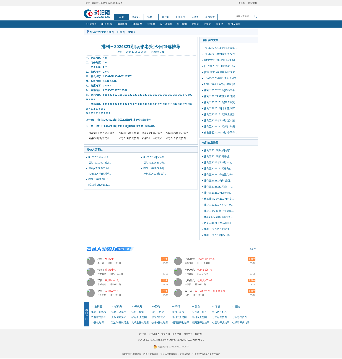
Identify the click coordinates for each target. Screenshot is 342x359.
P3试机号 (122, 24)
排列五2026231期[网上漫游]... (221, 114)
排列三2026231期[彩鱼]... (218, 229)
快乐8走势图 (158, 317)
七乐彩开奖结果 (241, 322)
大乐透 (219, 24)
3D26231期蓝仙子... (99, 157)
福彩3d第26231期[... (154, 162)
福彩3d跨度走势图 (129, 132)
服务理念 (176, 334)
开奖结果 (181, 16)
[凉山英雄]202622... (99, 184)
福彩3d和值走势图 (152, 132)
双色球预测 (166, 24)
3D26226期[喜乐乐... (100, 173)
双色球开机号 (199, 311)
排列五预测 (234, 24)
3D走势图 (96, 306)
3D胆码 (156, 306)
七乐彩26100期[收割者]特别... (220, 53)
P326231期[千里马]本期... (218, 222)
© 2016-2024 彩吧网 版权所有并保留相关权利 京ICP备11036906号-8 (171, 340)
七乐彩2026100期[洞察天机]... (221, 47)
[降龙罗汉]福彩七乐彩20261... (220, 60)
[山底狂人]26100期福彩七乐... (220, 66)
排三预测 (182, 24)
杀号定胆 (210, 16)
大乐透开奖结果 (140, 322)
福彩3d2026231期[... (100, 162)
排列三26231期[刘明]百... (218, 180)
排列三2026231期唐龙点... (219, 168)
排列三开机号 (98, 311)
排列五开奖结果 (200, 322)
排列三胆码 (158, 311)
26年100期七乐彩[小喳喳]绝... (220, 84)
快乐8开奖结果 (160, 322)
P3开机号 (137, 24)
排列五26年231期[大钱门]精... (220, 96)
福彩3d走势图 (139, 317)
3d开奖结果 (97, 322)
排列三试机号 (118, 311)
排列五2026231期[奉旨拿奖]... (221, 102)
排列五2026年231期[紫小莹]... (221, 120)
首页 (121, 16)
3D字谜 (216, 306)
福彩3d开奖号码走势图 (102, 132)
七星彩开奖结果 (220, 322)
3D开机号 (106, 24)
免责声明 (165, 334)
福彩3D (136, 16)
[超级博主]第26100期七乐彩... (220, 72)
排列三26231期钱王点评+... (219, 174)
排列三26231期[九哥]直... (218, 192)
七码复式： (200, 259)
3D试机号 (91, 24)
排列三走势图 (179, 317)
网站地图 (252, 3)
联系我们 (199, 334)
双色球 (166, 16)
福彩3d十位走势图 (152, 138)
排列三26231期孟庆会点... (218, 204)
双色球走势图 (98, 317)
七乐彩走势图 (239, 317)
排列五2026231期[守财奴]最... (221, 126)
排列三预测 (126, 31)
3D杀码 (176, 306)
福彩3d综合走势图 (99, 138)
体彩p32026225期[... (100, 168)
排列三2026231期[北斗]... (218, 186)
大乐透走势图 (118, 317)
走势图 (195, 16)
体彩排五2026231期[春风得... (220, 132)
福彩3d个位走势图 (176, 138)
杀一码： (208, 291)
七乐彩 (207, 24)
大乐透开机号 (219, 311)
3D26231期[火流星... (155, 157)
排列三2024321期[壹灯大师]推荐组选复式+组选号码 (126, 126)
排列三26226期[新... (154, 173)
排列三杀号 (178, 311)
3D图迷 (236, 306)
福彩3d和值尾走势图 (177, 132)
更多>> (253, 248)
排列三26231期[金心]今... (218, 235)
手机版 (242, 3)
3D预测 (151, 24)
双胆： (109, 280)
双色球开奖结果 (120, 322)
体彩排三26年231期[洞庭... (219, 198)
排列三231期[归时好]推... (218, 156)
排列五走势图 (199, 317)
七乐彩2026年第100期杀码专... (221, 78)
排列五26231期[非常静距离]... (220, 108)
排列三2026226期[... (154, 168)
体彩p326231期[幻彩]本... (218, 216)
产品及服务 (154, 334)
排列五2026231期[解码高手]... (221, 90)
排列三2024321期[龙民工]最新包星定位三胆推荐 (124, 119)
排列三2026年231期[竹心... (219, 162)
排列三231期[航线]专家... (218, 150)
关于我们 (143, 334)
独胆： (107, 259)
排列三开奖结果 (180, 322)
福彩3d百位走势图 (129, 138)
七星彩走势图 (219, 317)
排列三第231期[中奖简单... (219, 210)
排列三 (151, 16)
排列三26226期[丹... (99, 179)
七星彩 (195, 24)
